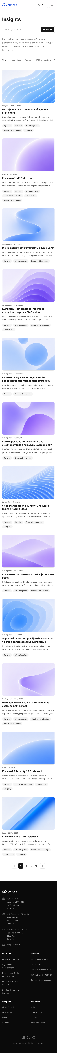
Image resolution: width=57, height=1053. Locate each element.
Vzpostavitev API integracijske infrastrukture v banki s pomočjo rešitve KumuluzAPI (28, 640)
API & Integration (43, 60)
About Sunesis (8, 1007)
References (7, 1012)
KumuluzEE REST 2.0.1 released (20, 836)
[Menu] (52, 5)
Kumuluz (28, 60)
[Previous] (14, 866)
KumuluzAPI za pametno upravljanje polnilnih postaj (28, 576)
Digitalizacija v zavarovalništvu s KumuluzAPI (28, 247)
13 (36, 866)
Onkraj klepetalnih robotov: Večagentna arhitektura (25, 111)
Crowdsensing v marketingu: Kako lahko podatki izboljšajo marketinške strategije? (26, 379)
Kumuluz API (36, 964)
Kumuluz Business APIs (41, 969)
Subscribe (47, 29)
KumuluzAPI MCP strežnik (17, 178)
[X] (28, 1037)
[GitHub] (33, 1037)
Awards (5, 1017)
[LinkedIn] (23, 1037)
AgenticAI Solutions (10, 959)
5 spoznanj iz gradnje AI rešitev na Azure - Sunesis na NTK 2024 (26, 507)
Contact (34, 1017)
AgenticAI (16, 60)
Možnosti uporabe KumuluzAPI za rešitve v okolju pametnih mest (26, 704)
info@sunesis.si (13, 944)
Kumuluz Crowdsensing (41, 980)
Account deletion (38, 1022)
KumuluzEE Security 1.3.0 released (22, 771)
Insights (34, 1007)
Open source (36, 1012)
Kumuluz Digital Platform (41, 975)
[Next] (42, 866)
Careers (5, 1022)
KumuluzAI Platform (39, 959)
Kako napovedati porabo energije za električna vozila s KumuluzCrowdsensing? (27, 443)
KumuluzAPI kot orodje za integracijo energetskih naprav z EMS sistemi (23, 310)
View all (5, 60)
